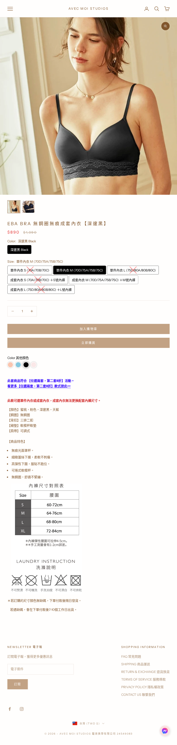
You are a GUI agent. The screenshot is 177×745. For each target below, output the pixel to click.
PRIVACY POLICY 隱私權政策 (142, 687)
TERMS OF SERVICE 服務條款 (143, 679)
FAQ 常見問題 (131, 656)
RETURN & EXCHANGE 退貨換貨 (145, 672)
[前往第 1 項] (13, 206)
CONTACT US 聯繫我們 (138, 695)
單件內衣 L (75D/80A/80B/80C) (133, 270)
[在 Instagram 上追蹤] (21, 709)
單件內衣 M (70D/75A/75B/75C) (79, 270)
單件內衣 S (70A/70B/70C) (29, 270)
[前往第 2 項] (28, 206)
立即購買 (88, 342)
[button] (10, 365)
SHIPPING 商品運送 (135, 664)
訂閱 (17, 684)
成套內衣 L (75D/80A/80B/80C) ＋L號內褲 (41, 290)
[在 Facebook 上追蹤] (9, 709)
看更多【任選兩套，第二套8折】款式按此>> (39, 386)
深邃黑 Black (19, 250)
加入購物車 (88, 329)
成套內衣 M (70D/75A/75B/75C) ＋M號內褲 (103, 280)
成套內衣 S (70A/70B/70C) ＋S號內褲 (37, 280)
